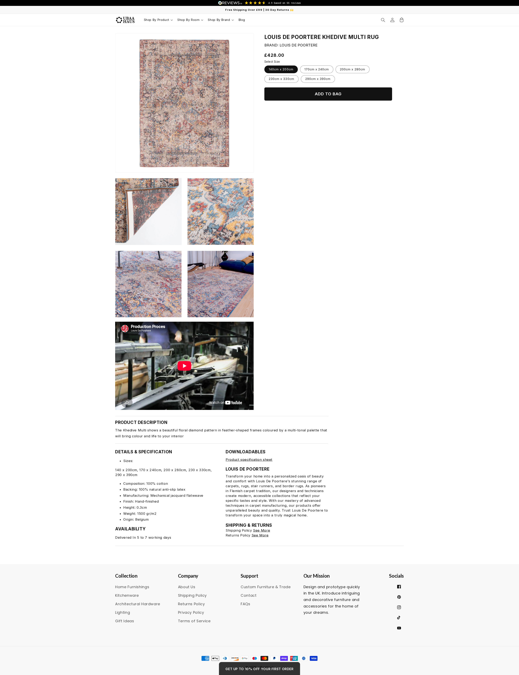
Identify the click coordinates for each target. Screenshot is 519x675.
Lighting (122, 612)
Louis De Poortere (298, 45)
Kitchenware (127, 595)
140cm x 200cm (281, 69)
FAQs (245, 603)
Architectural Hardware (137, 603)
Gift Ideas (124, 620)
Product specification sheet (249, 460)
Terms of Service (194, 620)
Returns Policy (191, 603)
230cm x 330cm (281, 79)
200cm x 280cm (352, 69)
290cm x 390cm (318, 79)
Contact (248, 595)
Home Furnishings (132, 586)
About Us (186, 586)
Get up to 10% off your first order (259, 669)
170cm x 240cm (317, 69)
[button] (158, 19)
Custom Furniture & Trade (266, 586)
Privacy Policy (191, 612)
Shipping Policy (192, 595)
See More (261, 530)
